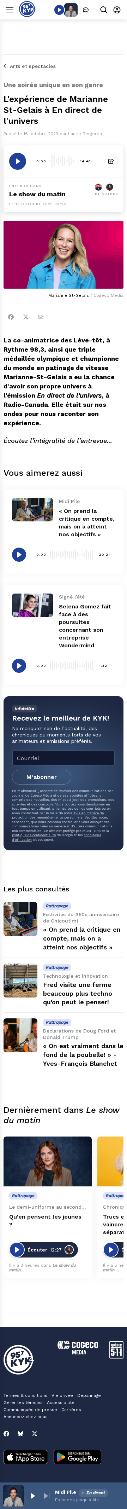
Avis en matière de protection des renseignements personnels (58, 815)
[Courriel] (40, 317)
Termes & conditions (25, 1395)
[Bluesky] (20, 1433)
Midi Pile (65, 1492)
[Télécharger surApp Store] (26, 1457)
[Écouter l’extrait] (17, 161)
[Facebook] (11, 317)
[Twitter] (25, 317)
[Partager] (111, 161)
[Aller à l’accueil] (27, 15)
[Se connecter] (117, 9)
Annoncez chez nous (26, 1416)
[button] (32, 1496)
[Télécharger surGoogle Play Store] (77, 1457)
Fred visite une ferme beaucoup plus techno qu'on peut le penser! (77, 993)
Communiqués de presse (30, 1409)
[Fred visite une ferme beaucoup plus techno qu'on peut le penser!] (20, 981)
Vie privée (62, 1395)
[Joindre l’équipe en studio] (85, 10)
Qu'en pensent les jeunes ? (45, 1220)
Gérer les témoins (23, 1402)
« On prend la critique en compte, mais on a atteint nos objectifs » (82, 938)
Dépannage (89, 1395)
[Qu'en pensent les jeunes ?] (48, 1161)
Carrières (71, 1409)
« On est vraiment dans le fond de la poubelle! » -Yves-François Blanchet (83, 1054)
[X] (34, 1433)
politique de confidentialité (34, 835)
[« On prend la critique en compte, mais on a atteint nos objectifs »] (32, 509)
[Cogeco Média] (78, 1352)
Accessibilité (60, 1402)
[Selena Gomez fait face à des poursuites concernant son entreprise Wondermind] (32, 605)
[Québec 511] (116, 1356)
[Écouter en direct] (59, 10)
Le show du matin (37, 194)
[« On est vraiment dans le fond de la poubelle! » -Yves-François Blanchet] (20, 1035)
